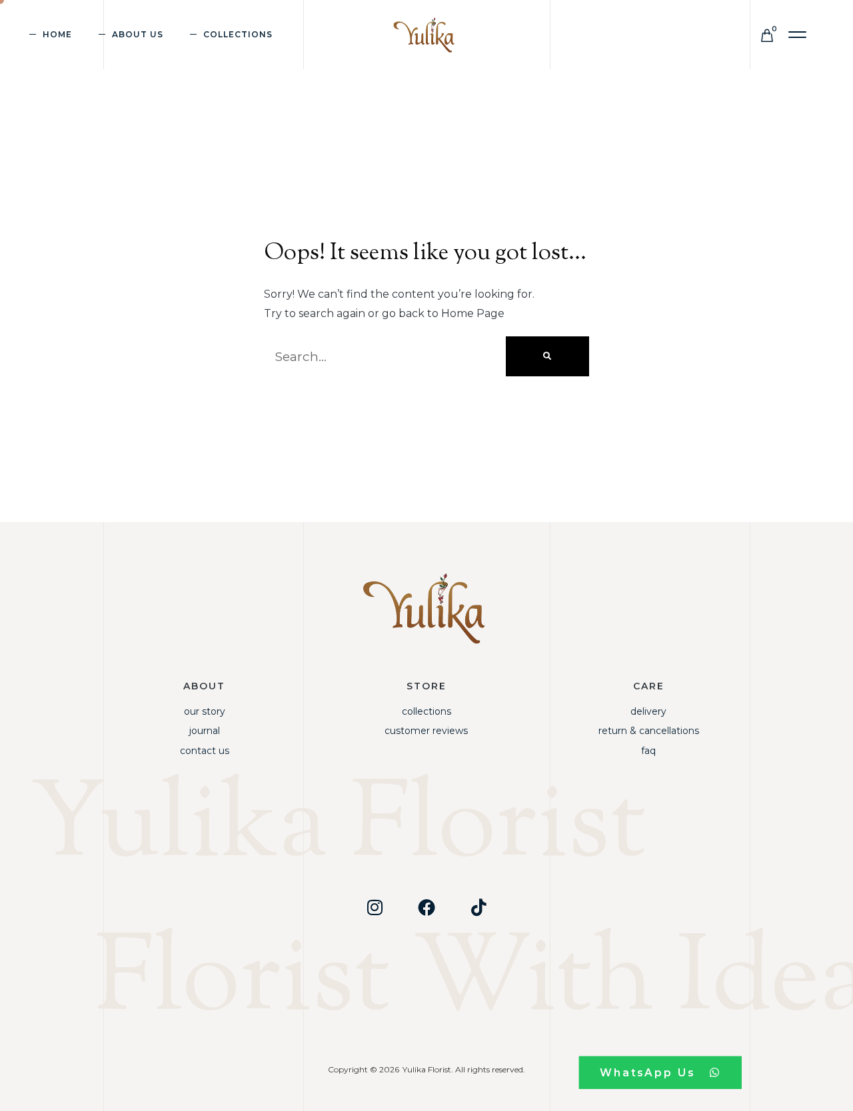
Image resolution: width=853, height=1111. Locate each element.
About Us (137, 34)
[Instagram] (375, 907)
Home (57, 34)
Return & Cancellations (648, 731)
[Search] (547, 356)
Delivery (648, 711)
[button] (798, 35)
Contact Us (204, 751)
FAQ (648, 751)
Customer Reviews (426, 731)
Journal (204, 731)
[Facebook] (426, 907)
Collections (426, 711)
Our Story (204, 711)
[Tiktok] (478, 907)
